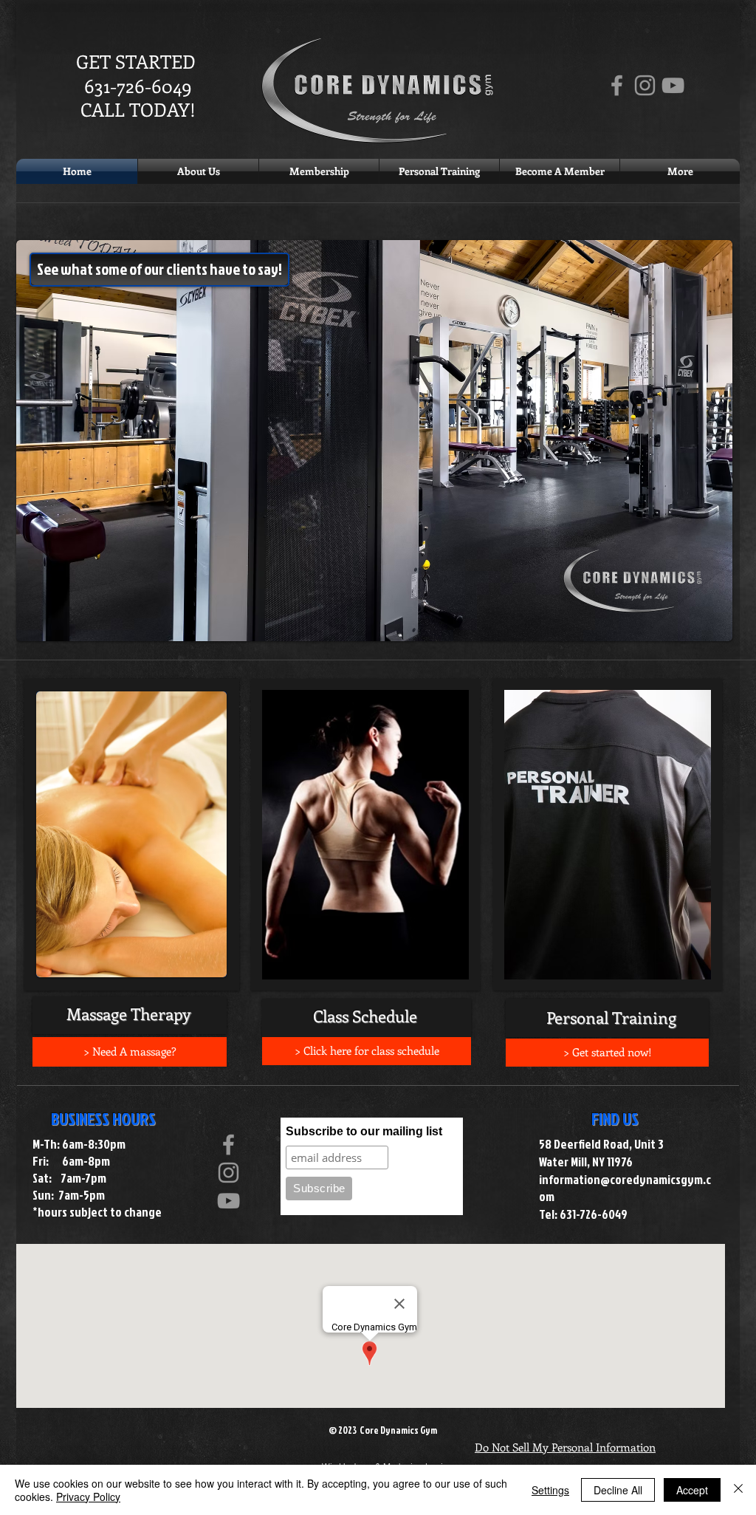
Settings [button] (550, 1489)
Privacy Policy (88, 1496)
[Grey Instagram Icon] (645, 85)
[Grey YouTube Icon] (673, 85)
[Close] (738, 1490)
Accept (692, 1489)
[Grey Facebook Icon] (616, 85)
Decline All (618, 1489)
